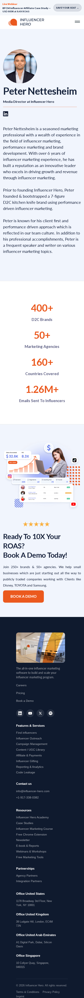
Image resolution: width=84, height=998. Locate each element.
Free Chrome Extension (31, 834)
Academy (32, 817)
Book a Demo (23, 596)
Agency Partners (27, 875)
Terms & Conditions (27, 992)
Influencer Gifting (27, 761)
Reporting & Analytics (29, 766)
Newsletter (23, 840)
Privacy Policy (51, 992)
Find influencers (26, 732)
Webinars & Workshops (31, 851)
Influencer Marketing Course (34, 828)
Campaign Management (31, 744)
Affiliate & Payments (29, 755)
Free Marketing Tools (29, 857)
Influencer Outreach (29, 738)
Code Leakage (25, 772)
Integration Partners (29, 881)
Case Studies (24, 823)
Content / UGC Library (30, 749)
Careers (21, 685)
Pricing (20, 693)
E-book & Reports (27, 845)
